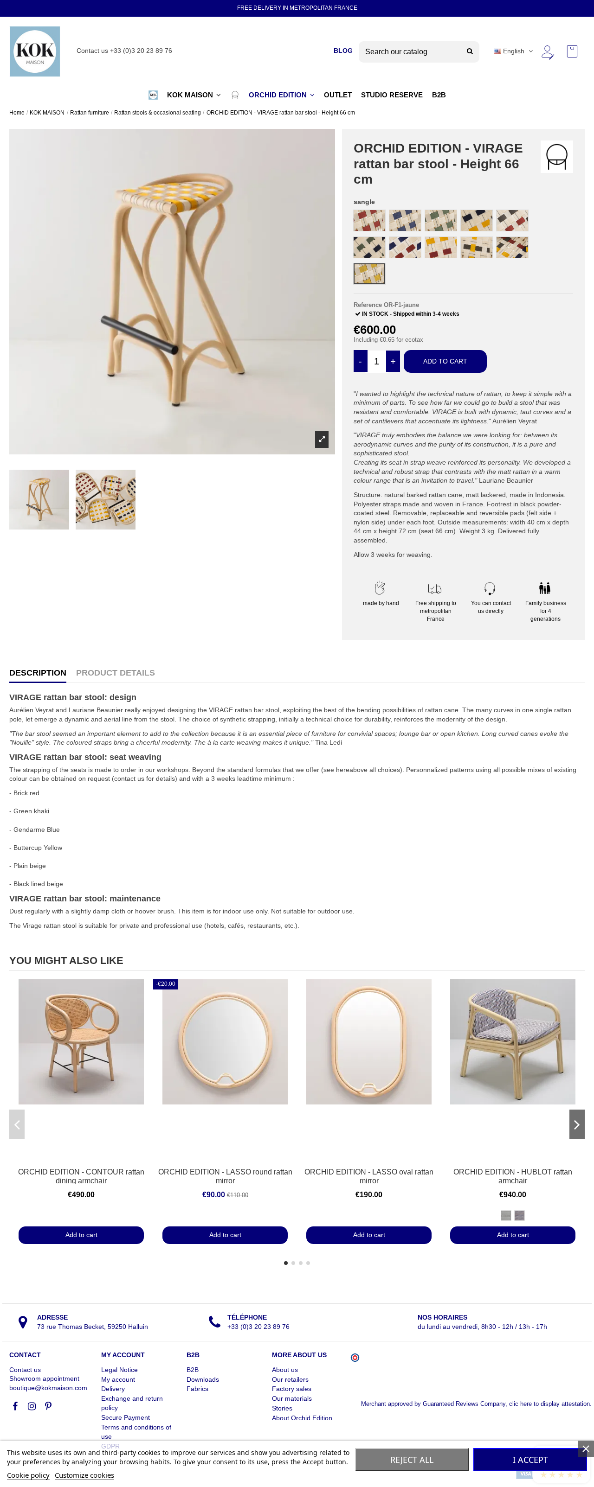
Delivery (113, 1388)
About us (285, 1369)
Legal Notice (119, 1369)
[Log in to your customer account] (547, 51)
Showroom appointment (44, 1378)
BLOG (343, 50)
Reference (368, 304)
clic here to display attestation (549, 1404)
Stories (282, 1408)
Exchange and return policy (132, 1403)
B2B (193, 1369)
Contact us (25, 1369)
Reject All (411, 1459)
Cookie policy (28, 1475)
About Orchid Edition (302, 1418)
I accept (530, 1459)
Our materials (292, 1398)
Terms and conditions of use (136, 1431)
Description (37, 673)
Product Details (115, 673)
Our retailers (290, 1379)
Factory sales (291, 1388)
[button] (153, 95)
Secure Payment (125, 1417)
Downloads (203, 1379)
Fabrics (197, 1388)
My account (118, 1379)
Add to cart (445, 361)
